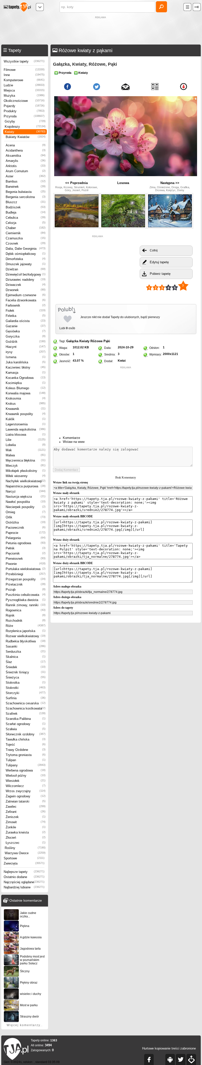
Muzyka (24, 95)
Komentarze (71, 438)
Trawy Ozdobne (26, 750)
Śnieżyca (26, 677)
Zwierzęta (24, 863)
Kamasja (26, 372)
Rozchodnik (26, 620)
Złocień (26, 837)
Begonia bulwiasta (26, 192)
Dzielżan (26, 269)
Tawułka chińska (26, 739)
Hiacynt (26, 347)
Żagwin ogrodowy (26, 796)
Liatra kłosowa (26, 434)
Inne (24, 75)
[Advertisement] (101, 31)
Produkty (24, 111)
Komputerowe (24, 80)
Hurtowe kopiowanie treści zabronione (169, 1048)
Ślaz (26, 662)
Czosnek (26, 243)
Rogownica (26, 610)
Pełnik (26, 548)
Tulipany (26, 765)
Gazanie (26, 326)
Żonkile (26, 827)
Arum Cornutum (26, 171)
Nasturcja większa (26, 496)
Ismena (26, 357)
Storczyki (26, 693)
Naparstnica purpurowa (26, 486)
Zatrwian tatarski (26, 801)
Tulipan (26, 760)
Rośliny (25, 848)
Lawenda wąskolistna (26, 429)
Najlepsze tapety (24, 872)
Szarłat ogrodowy (26, 724)
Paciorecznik (26, 527)
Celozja (26, 223)
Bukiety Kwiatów (26, 137)
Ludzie (24, 85)
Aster (26, 176)
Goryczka (26, 336)
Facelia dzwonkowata (26, 300)
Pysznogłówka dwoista (26, 600)
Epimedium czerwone (26, 295)
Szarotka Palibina (26, 719)
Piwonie (26, 564)
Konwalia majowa (26, 393)
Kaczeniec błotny (26, 367)
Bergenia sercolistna (26, 197)
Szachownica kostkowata (26, 708)
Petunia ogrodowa (26, 543)
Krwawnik (26, 409)
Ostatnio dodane (24, 877)
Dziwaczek (26, 285)
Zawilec (26, 806)
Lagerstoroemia (26, 424)
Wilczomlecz (26, 786)
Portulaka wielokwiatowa (26, 569)
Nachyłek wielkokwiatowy (26, 481)
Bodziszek (26, 207)
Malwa (26, 455)
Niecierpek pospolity (26, 507)
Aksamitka (26, 155)
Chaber (26, 228)
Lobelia (26, 445)
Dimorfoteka (26, 259)
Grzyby (25, 121)
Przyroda (24, 116)
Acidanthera (26, 150)
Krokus (26, 403)
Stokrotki (26, 688)
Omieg (26, 512)
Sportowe (24, 858)
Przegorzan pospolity (26, 579)
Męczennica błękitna (26, 460)
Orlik (26, 517)
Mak (26, 450)
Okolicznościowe (24, 101)
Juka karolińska (26, 362)
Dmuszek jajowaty (26, 264)
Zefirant (26, 812)
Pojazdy (24, 106)
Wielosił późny (26, 775)
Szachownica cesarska (26, 703)
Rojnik (26, 615)
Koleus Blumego (26, 388)
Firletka (26, 316)
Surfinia (26, 698)
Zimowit (26, 822)
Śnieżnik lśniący (26, 672)
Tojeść (26, 744)
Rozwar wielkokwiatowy (26, 636)
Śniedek (26, 667)
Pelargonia (26, 538)
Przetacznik (26, 584)
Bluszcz (26, 202)
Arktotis (26, 166)
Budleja (26, 212)
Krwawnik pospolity (26, 414)
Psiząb (26, 589)
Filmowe (24, 70)
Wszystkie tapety (24, 61)
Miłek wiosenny (26, 476)
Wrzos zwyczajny (26, 791)
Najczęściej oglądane (24, 882)
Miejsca (24, 90)
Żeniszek (26, 817)
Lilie (26, 440)
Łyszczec (26, 843)
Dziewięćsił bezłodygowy (26, 274)
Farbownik (26, 305)
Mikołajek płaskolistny (26, 471)
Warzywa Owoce (25, 853)
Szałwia (26, 729)
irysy (26, 352)
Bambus (26, 181)
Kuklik (26, 419)
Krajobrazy (25, 126)
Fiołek (26, 310)
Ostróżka (26, 522)
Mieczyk (26, 465)
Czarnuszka (26, 238)
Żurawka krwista (26, 832)
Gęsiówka (26, 331)
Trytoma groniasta (26, 755)
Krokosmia (26, 398)
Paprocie (26, 533)
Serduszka (26, 651)
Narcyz (26, 491)
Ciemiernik (26, 233)
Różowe (96, 341)
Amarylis (26, 161)
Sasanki (26, 646)
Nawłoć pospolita (26, 502)
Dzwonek (26, 290)
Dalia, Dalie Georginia (26, 248)
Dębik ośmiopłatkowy (26, 254)
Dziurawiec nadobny (26, 279)
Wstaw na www (73, 442)
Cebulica (26, 217)
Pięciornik (26, 553)
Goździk (26, 341)
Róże (26, 626)
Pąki (106, 341)
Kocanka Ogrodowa (26, 378)
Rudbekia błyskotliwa (26, 641)
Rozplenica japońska (26, 631)
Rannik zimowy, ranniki (26, 605)
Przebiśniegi (26, 574)
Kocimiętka (26, 383)
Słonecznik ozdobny (26, 734)
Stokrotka (26, 682)
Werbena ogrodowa (26, 770)
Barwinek (26, 186)
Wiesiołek (26, 781)
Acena (26, 145)
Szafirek (26, 713)
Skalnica (26, 657)
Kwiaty (25, 132)
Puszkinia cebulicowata (26, 595)
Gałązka (72, 341)
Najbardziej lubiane (24, 887)
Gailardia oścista (26, 321)
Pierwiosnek (26, 558)
